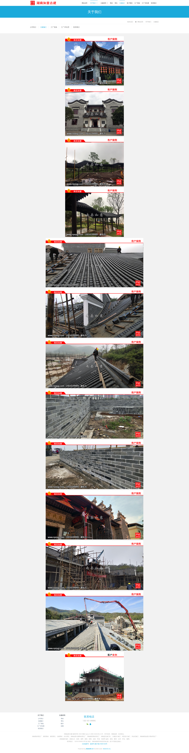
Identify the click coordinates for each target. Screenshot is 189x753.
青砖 (111, 3)
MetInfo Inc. (107, 749)
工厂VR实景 (145, 3)
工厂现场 (137, 3)
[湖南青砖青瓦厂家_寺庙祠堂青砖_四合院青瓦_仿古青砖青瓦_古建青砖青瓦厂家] (46, 3)
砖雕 (62, 726)
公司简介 (33, 27)
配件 (62, 723)
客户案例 (129, 3)
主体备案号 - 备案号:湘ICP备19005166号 (94, 744)
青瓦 (116, 3)
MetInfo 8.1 (90, 749)
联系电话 (89, 716)
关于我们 (93, 3)
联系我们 (154, 3)
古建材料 (103, 3)
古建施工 (122, 3)
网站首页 (84, 3)
